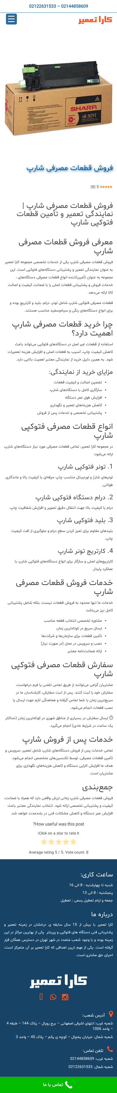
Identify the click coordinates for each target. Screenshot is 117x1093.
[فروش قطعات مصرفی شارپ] (58, 98)
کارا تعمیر (12, 262)
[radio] (73, 843)
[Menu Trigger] (11, 19)
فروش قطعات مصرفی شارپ (69, 168)
